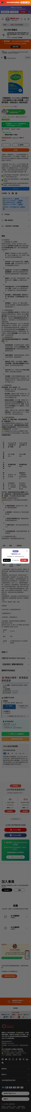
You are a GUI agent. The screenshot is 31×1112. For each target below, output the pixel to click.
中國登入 (25, 560)
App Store (7, 560)
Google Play (16, 560)
